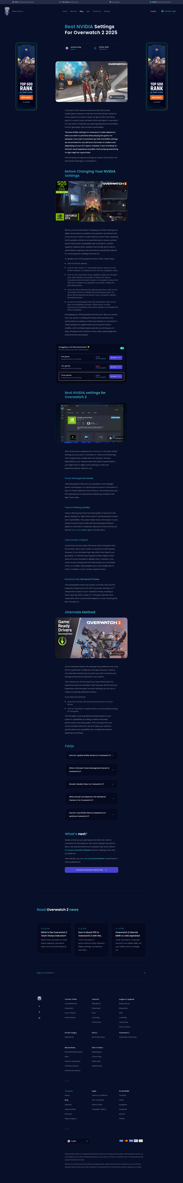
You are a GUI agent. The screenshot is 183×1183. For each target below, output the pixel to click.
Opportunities (70, 1109)
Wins (94, 1013)
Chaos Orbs (96, 1056)
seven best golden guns (82, 530)
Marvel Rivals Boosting (73, 1052)
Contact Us (97, 11)
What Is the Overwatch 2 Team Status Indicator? (54, 934)
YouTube (122, 1095)
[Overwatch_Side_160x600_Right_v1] (156, 109)
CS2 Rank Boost (71, 1003)
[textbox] (77, 1141)
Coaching (96, 1017)
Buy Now (116, 358)
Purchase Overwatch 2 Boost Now (89, 870)
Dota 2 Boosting (98, 1037)
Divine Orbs (96, 1061)
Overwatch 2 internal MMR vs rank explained (128, 934)
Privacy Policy (97, 1104)
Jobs (88, 11)
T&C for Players (98, 1100)
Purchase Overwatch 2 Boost (77, 850)
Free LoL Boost (124, 1027)
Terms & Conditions (99, 1095)
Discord (122, 1114)
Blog (81, 11)
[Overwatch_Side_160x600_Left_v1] (26, 109)
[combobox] (77, 1141)
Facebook (123, 1109)
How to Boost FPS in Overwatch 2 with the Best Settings (89, 934)
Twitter (122, 1118)
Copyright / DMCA (99, 1109)
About (67, 1095)
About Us (73, 11)
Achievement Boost (72, 1070)
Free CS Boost (70, 1013)
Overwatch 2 (48, 973)
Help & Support (71, 1118)
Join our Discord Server (93, 858)
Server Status (70, 1017)
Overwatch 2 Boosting (127, 1037)
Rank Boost (96, 1003)
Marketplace (97, 1052)
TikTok (121, 1100)
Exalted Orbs (97, 1066)
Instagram (123, 1104)
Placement (69, 1008)
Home (65, 11)
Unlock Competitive (72, 1061)
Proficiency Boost (71, 1066)
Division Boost (124, 1003)
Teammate (96, 1022)
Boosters (68, 1114)
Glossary (107, 11)
